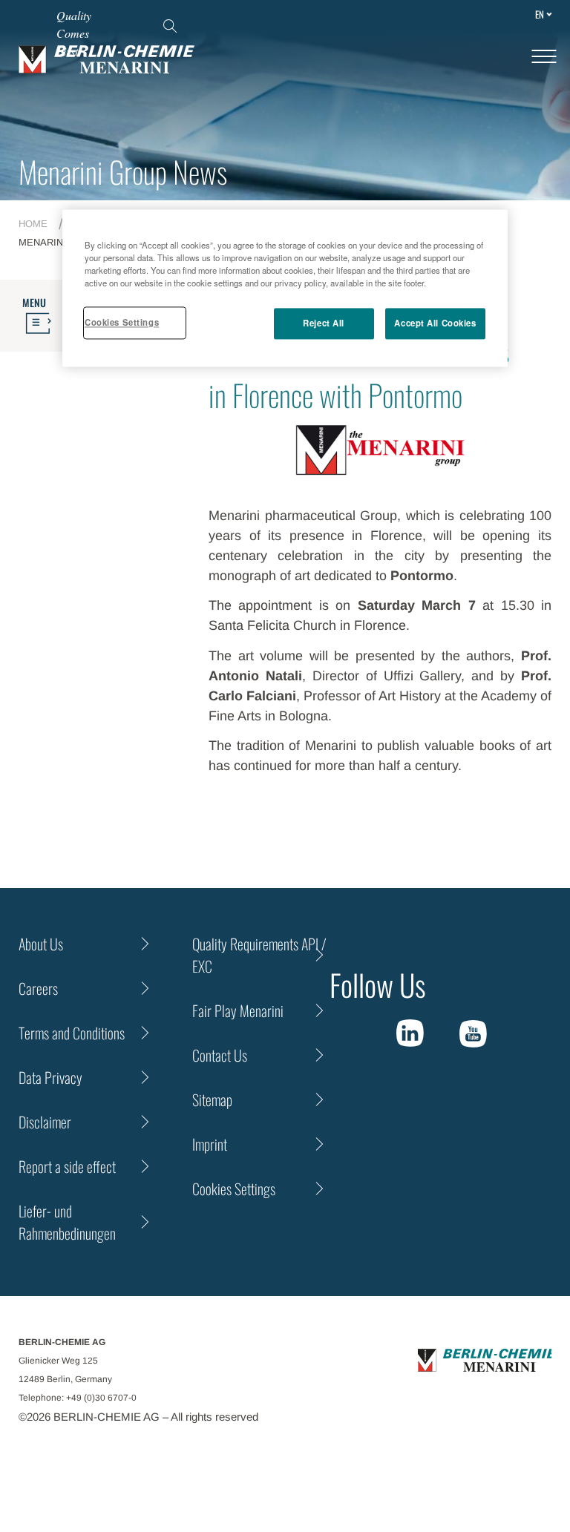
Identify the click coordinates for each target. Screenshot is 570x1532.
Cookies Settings (122, 322)
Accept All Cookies (435, 323)
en (539, 14)
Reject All (323, 323)
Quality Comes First (73, 33)
